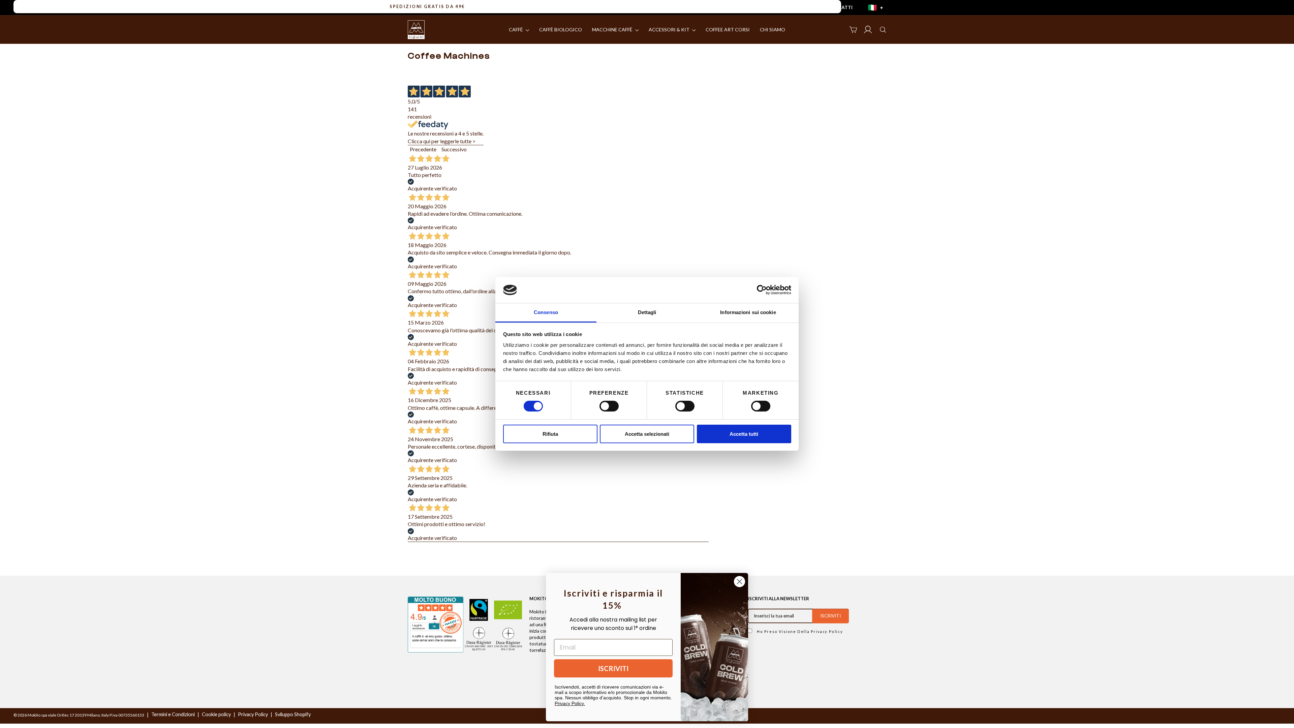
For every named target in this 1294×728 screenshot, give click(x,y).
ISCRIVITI (613, 668)
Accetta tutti (744, 434)
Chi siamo (772, 29)
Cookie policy (216, 714)
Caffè (516, 29)
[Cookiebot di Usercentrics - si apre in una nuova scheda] (761, 290)
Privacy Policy (827, 631)
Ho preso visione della (799, 631)
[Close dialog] (739, 581)
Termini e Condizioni (173, 714)
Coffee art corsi (728, 29)
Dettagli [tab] (647, 312)
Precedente (423, 149)
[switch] (609, 406)
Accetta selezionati (647, 434)
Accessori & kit (669, 29)
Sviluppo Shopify (293, 714)
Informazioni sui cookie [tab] (748, 312)
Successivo (454, 149)
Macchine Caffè (613, 29)
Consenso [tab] (546, 312)
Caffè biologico (560, 29)
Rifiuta (550, 434)
